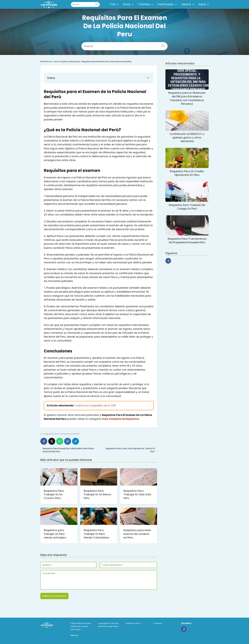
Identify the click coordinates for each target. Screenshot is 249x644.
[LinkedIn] (67, 441)
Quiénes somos (133, 623)
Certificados (165, 4)
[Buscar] (97, 4)
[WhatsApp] (59, 441)
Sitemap (74, 635)
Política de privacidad (80, 623)
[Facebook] (43, 441)
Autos (126, 4)
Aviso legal (75, 629)
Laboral (186, 4)
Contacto (157, 623)
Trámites (144, 4)
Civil (112, 4)
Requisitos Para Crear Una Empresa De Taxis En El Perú (130, 450)
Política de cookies (79, 626)
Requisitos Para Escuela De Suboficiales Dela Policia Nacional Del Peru (68, 450)
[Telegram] (75, 441)
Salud (202, 4)
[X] (51, 441)
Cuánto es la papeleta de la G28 (95, 405)
